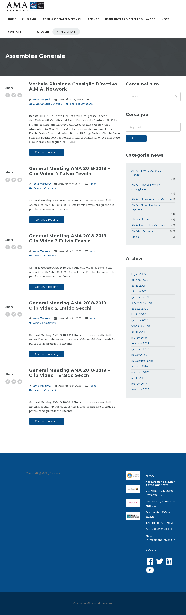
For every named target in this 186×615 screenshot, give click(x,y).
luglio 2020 (138, 314)
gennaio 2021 (140, 297)
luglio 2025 (138, 274)
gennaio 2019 (140, 349)
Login (44, 31)
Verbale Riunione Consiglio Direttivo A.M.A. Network (73, 86)
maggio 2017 (140, 372)
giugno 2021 (139, 291)
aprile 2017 (138, 378)
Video (92, 183)
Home (12, 19)
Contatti (15, 31)
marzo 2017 (139, 383)
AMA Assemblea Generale (45, 103)
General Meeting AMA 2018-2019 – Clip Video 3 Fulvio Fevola (69, 238)
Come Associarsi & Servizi (62, 19)
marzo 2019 (139, 337)
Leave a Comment (81, 103)
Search (136, 138)
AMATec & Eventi (143, 231)
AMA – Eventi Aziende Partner (146, 173)
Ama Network (42, 99)
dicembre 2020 (141, 303)
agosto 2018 (139, 366)
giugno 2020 (140, 320)
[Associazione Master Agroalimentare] (25, 6)
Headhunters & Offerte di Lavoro (130, 19)
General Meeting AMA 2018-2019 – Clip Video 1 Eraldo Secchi (69, 373)
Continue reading (46, 152)
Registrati (68, 31)
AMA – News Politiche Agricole (146, 207)
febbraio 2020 (140, 326)
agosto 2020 (140, 308)
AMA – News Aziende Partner (151, 199)
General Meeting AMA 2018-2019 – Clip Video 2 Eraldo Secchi (69, 305)
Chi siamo (29, 19)
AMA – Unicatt (141, 219)
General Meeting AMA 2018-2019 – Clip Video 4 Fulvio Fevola (69, 171)
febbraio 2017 (140, 389)
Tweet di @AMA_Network (43, 473)
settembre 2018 (142, 360)
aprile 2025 (138, 285)
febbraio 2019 (140, 343)
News (165, 19)
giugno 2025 (139, 280)
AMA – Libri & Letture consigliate (145, 187)
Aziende (93, 19)
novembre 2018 (142, 355)
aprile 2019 (138, 331)
